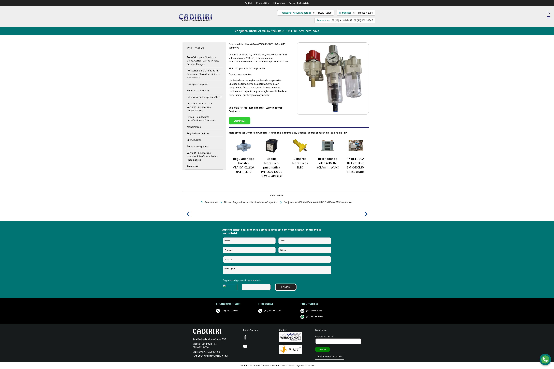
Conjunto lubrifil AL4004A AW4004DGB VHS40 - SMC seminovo (277, 31)
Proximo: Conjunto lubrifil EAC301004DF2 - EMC (365, 214)
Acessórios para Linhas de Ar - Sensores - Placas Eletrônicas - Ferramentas (203, 74)
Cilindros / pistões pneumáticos (204, 97)
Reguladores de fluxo (198, 133)
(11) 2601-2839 (324, 12)
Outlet (248, 3)
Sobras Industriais (299, 3)
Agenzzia (300, 365)
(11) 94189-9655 (343, 20)
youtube (245, 346)
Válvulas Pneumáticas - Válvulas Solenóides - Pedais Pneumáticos (202, 156)
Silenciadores (194, 139)
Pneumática (262, 3)
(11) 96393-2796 (364, 12)
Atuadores (192, 166)
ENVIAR (285, 287)
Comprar (239, 120)
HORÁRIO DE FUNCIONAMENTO (210, 356)
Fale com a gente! (545, 359)
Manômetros (194, 126)
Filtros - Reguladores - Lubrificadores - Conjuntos (201, 118)
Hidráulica (279, 3)
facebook (245, 337)
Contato (549, 17)
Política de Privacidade (330, 356)
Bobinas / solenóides (198, 90)
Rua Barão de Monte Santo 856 (209, 339)
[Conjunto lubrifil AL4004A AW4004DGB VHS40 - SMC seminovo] (195, 18)
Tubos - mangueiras (198, 146)
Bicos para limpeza (197, 84)
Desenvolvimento (288, 365)
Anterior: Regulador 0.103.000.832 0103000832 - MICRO (189, 214)
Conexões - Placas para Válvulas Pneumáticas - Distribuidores (199, 107)
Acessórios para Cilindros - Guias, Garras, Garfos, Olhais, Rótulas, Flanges (203, 61)
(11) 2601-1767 (365, 20)
